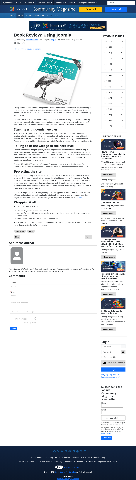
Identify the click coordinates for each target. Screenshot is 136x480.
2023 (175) (108, 58)
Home (12, 15)
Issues (20, 15)
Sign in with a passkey (115, 363)
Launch (114, 9)
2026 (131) (108, 41)
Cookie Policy (56, 462)
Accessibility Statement (28, 462)
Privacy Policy (106, 433)
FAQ (56, 15)
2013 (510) (108, 109)
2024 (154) (108, 53)
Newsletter (39, 15)
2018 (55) (107, 81)
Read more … (109, 174)
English (31, 231)
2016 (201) (108, 92)
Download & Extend (24, 2)
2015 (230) (108, 98)
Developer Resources (86, 2)
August (53, 39)
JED (80, 197)
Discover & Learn (44, 2)
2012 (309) (108, 115)
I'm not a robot (112, 418)
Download (91, 9)
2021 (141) (108, 69)
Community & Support (64, 2)
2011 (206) (108, 120)
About (49, 15)
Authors (29, 15)
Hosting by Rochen (68, 479)
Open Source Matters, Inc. (65, 472)
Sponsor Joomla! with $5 (73, 462)
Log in (113, 369)
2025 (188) (108, 47)
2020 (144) (108, 75)
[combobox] (121, 3)
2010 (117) (108, 126)
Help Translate (90, 462)
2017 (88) (107, 86)
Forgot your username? (110, 377)
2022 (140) (108, 64)
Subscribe (107, 438)
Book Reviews (20, 231)
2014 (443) (108, 103)
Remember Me (110, 357)
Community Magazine (54, 9)
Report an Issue (104, 462)
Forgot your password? (110, 374)
